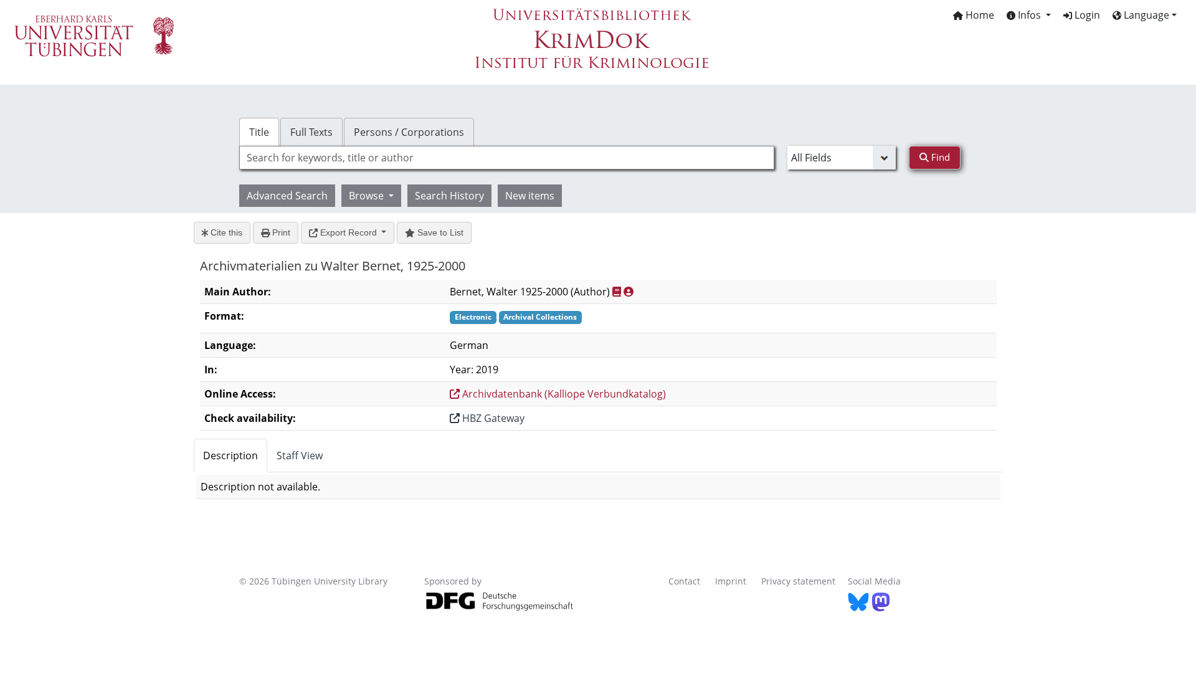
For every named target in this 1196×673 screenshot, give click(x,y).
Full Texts (311, 132)
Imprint (730, 581)
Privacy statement (798, 581)
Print (280, 232)
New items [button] (529, 196)
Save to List (439, 232)
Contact (684, 581)
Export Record (348, 232)
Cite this (225, 232)
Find (939, 157)
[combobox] (506, 157)
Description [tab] (230, 455)
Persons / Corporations (409, 132)
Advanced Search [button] (287, 196)
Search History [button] (449, 196)
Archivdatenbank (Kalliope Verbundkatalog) (563, 394)
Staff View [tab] (300, 455)
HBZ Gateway (492, 418)
